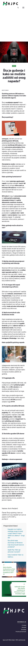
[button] (18, 7)
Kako (14, 65)
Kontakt (24, 627)
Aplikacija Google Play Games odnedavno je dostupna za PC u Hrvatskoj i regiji (19, 590)
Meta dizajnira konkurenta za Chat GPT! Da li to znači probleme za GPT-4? (9, 570)
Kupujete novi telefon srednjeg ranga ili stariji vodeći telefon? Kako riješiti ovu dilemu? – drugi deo (16, 533)
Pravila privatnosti (21, 631)
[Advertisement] (14, 27)
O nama (24, 625)
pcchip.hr (5, 519)
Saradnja (23, 629)
